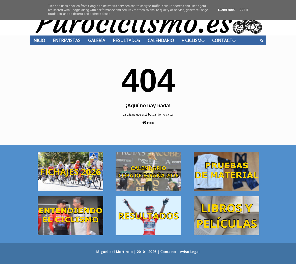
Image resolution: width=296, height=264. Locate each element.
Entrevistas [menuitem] (68, 40)
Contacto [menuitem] (225, 40)
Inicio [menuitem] (40, 40)
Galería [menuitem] (98, 40)
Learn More (226, 9)
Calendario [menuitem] (162, 40)
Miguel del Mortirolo (114, 251)
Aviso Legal (190, 251)
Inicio (150, 123)
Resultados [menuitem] (128, 40)
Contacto (168, 251)
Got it (244, 9)
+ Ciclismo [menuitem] (194, 40)
